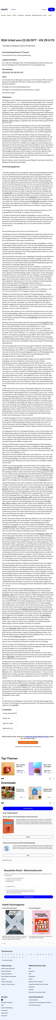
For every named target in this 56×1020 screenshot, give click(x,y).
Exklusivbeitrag (20, 771)
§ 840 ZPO (33, 197)
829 (15, 72)
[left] (50, 943)
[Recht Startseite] (4, 9)
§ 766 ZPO (33, 350)
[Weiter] (53, 778)
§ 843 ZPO (9, 193)
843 (22, 72)
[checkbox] (5, 890)
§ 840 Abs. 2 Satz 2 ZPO (30, 609)
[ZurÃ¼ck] (50, 778)
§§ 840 (10, 468)
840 (18, 72)
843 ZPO (16, 468)
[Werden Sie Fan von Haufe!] (2, 1000)
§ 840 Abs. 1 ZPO (47, 470)
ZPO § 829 (22, 287)
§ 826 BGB (10, 657)
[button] (51, 9)
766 (12, 72)
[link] (3, 15)
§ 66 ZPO (46, 322)
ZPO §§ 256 (6, 72)
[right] (53, 943)
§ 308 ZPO (23, 685)
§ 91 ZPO (15, 705)
